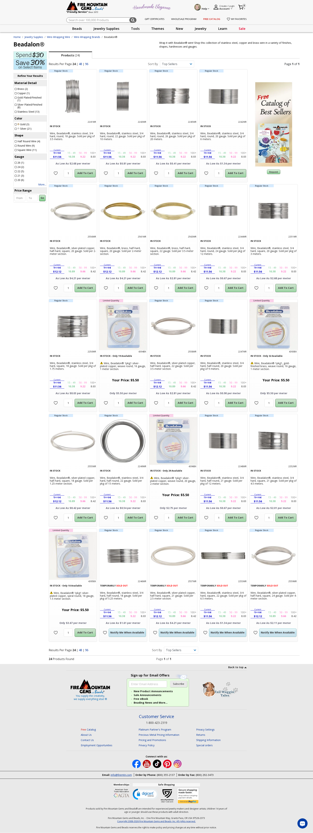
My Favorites (239, 19)
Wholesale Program (183, 19)
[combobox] (101, 20)
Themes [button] (157, 28)
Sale (242, 28)
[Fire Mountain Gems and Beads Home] (87, 7)
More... (42, 184)
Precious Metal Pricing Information (159, 734)
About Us (86, 734)
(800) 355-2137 (166, 775)
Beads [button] (77, 28)
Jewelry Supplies (33, 37)
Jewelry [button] (200, 28)
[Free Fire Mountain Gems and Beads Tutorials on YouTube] (147, 763)
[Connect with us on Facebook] (136, 763)
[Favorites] (55, 173)
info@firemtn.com (121, 775)
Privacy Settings (205, 729)
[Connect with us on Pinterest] (167, 763)
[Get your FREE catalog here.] (273, 124)
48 (80, 64)
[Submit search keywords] (132, 20)
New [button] (179, 28)
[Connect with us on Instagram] (177, 763)
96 (86, 64)
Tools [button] (135, 28)
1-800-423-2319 (156, 723)
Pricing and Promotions (152, 740)
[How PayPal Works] (188, 796)
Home (17, 37)
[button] (145, 794)
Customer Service (156, 716)
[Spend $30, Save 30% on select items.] (30, 60)
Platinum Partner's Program (155, 729)
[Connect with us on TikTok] (157, 763)
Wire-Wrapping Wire (58, 37)
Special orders (204, 745)
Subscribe (178, 684)
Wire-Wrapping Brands (87, 37)
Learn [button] (222, 28)
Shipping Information (208, 740)
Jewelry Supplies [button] (106, 28)
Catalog (88, 729)
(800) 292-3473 (205, 775)
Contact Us (87, 740)
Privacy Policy (147, 745)
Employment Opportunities (96, 745)
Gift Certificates (154, 19)
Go (42, 198)
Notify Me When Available (127, 632)
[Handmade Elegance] (152, 6)
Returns (200, 734)
